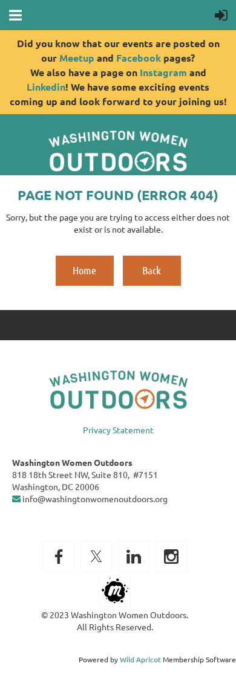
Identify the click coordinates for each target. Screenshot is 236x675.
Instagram (163, 72)
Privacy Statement (118, 429)
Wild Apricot (140, 659)
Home (84, 270)
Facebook (138, 57)
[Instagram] (171, 556)
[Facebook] (58, 556)
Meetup (76, 57)
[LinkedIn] (133, 556)
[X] (96, 556)
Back (151, 270)
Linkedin (46, 86)
